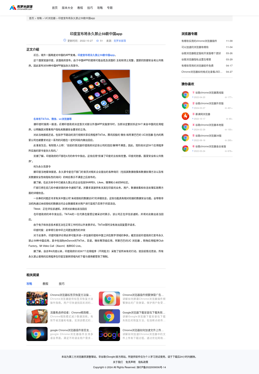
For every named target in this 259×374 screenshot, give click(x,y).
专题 (110, 8)
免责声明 (130, 362)
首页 (55, 8)
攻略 (100, 8)
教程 (80, 8)
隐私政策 (143, 362)
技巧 (90, 8)
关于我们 (118, 362)
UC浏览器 (50, 18)
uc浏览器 (64, 118)
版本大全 (67, 8)
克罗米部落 (120, 40)
